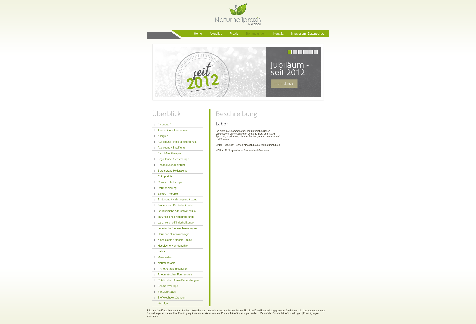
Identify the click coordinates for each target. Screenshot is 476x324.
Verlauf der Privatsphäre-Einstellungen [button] (280, 313)
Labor (161, 251)
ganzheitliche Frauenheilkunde (176, 216)
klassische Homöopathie (173, 245)
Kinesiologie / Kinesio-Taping (175, 239)
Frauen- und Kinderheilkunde (175, 205)
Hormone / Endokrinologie (173, 234)
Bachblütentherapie (169, 153)
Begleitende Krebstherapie (173, 159)
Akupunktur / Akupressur (173, 130)
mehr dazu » (284, 83)
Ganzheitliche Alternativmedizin (177, 211)
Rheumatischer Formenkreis (175, 274)
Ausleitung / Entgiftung (171, 147)
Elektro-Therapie (168, 193)
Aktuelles (216, 33)
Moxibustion (165, 257)
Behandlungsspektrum (171, 164)
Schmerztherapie (168, 286)
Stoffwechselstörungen (171, 297)
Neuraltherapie (166, 262)
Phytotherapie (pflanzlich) (173, 268)
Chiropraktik (165, 176)
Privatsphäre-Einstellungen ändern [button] (239, 313)
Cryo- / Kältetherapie (170, 182)
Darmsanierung (167, 187)
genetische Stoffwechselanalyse (177, 228)
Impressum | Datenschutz (307, 33)
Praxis (234, 33)
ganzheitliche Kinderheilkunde (176, 222)
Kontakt (278, 33)
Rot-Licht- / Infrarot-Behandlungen (178, 280)
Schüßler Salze (167, 291)
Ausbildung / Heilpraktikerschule (177, 141)
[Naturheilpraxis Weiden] (238, 14)
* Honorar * (164, 124)
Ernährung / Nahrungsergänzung (177, 199)
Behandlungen (256, 33)
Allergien (163, 136)
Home (198, 33)
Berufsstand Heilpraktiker (173, 170)
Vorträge (163, 303)
